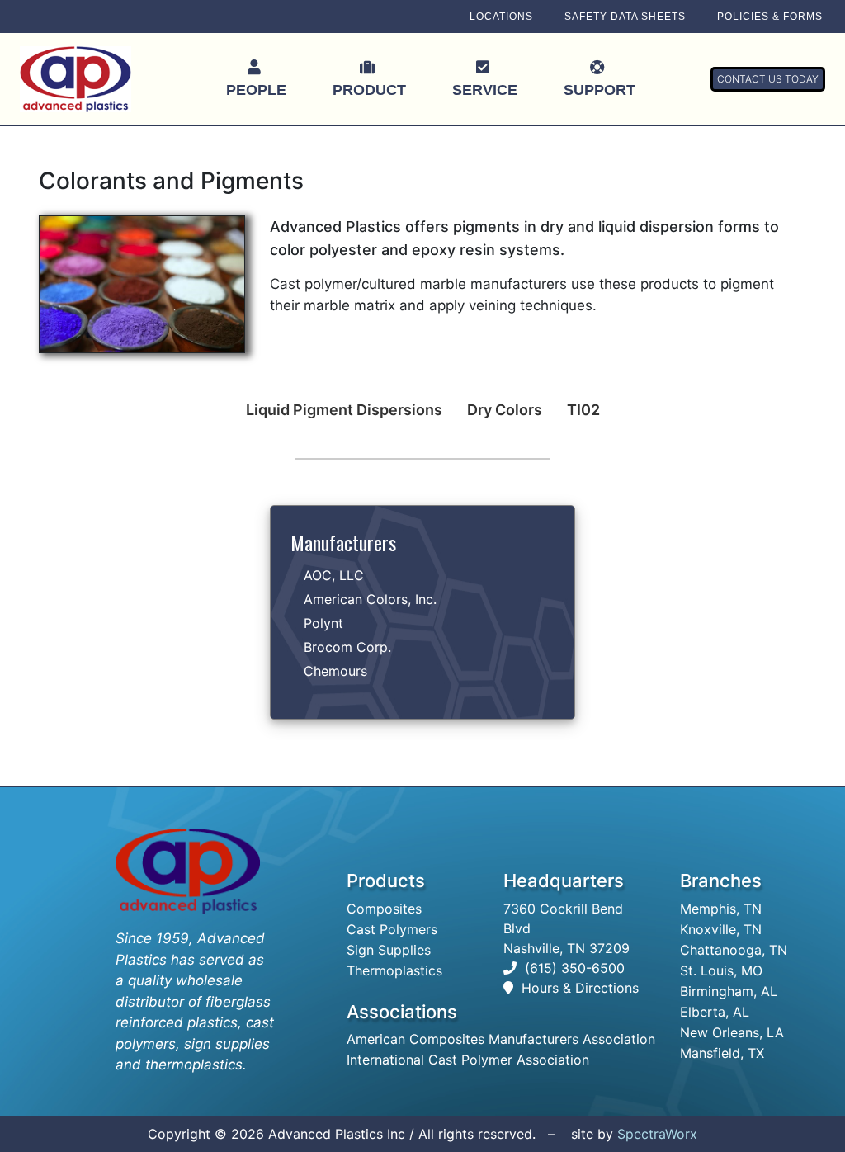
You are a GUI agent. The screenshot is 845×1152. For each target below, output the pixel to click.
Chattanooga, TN (733, 950)
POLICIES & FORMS (770, 16)
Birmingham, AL (728, 991)
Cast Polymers (392, 929)
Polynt (323, 623)
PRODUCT (369, 90)
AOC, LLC (334, 575)
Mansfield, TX (722, 1053)
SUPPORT (599, 90)
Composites (384, 908)
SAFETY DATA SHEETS (625, 16)
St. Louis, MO (721, 970)
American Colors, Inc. (370, 599)
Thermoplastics (394, 970)
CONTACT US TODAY (768, 79)
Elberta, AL (714, 1011)
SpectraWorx (657, 1134)
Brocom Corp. (347, 647)
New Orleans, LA (732, 1032)
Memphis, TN (721, 908)
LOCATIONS (501, 16)
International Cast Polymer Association (468, 1059)
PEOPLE (256, 90)
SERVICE (484, 90)
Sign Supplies (389, 950)
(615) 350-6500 (575, 968)
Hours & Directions (580, 988)
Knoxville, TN (721, 929)
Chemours (335, 671)
